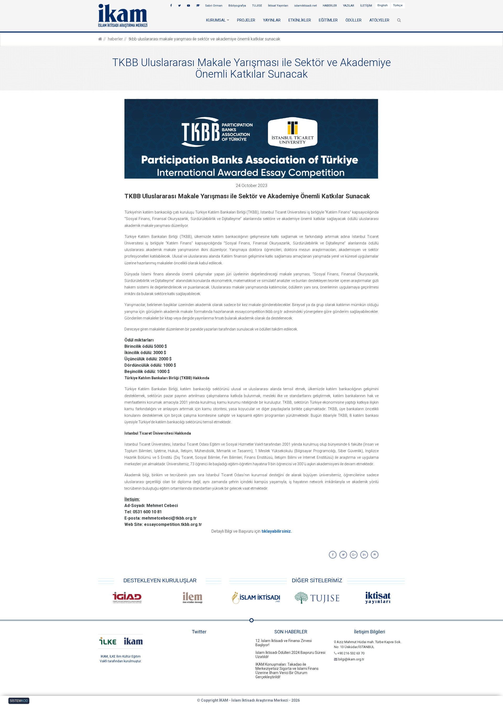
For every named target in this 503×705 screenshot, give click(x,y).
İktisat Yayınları (278, 5)
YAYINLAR (272, 20)
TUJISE (257, 5)
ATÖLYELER (379, 20)
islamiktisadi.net (306, 5)
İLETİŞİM (366, 5)
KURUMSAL (216, 20)
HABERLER (330, 5)
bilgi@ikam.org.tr (350, 659)
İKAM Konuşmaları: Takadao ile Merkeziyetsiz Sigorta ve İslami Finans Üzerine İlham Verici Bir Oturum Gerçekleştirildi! (287, 670)
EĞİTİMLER (328, 20)
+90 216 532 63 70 (350, 653)
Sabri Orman (214, 5)
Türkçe (398, 5)
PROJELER (246, 20)
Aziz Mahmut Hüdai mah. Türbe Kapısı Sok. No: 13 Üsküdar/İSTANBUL (367, 644)
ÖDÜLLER (354, 20)
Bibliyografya (237, 5)
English (383, 5)
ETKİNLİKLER (299, 20)
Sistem (19, 701)
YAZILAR (349, 5)
